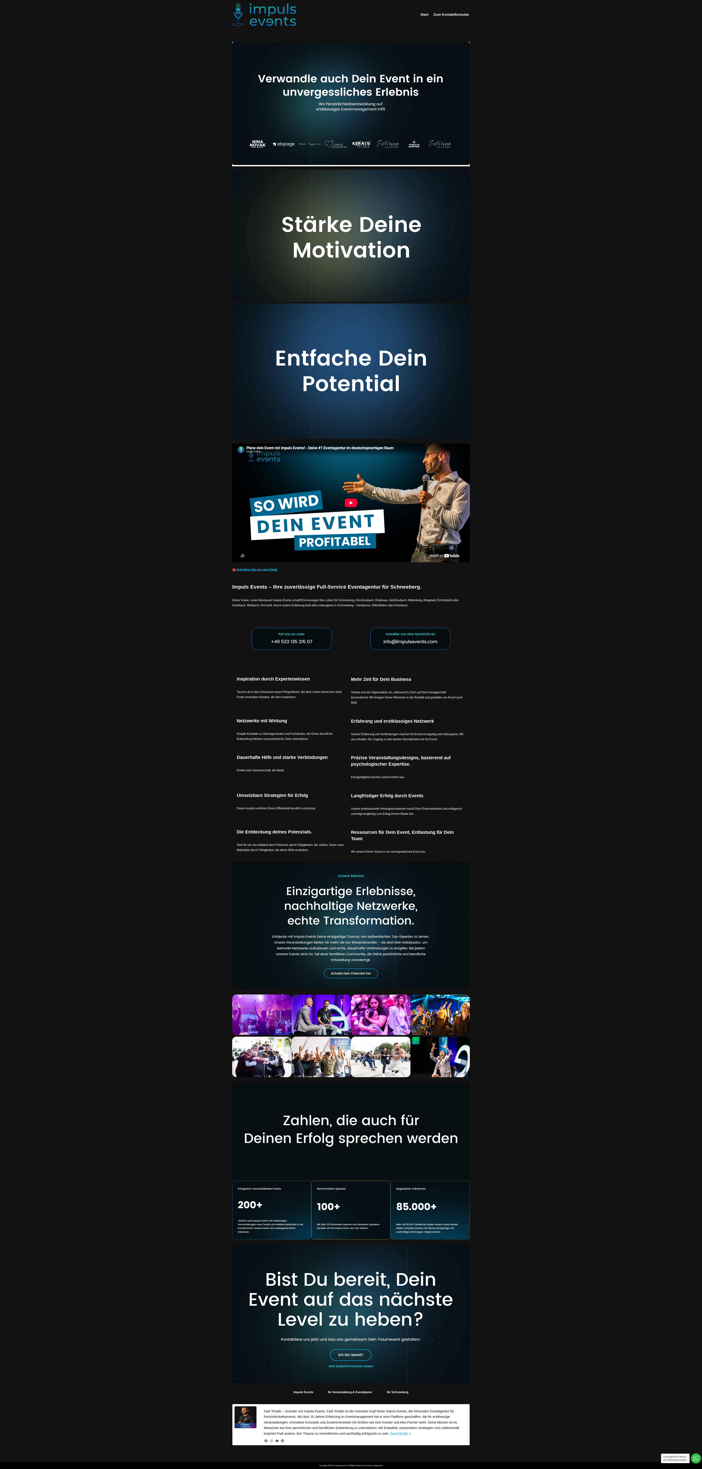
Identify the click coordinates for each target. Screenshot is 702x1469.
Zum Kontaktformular (451, 14)
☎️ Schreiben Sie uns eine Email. (255, 569)
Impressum (378, 1465)
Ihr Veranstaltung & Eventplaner (350, 1392)
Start (424, 14)
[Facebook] (266, 1441)
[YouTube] (277, 1441)
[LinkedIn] (282, 1441)
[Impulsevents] (264, 14)
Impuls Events (303, 1392)
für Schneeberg (397, 1392)
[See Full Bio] (410, 1433)
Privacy (369, 1465)
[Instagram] (271, 1441)
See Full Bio (399, 1433)
